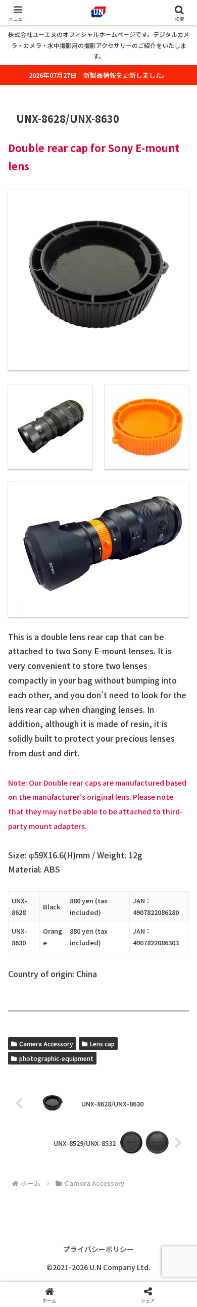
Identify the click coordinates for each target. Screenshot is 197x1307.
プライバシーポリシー (98, 1249)
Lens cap (102, 1043)
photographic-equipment (56, 1058)
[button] (177, 1270)
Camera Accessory (46, 1043)
